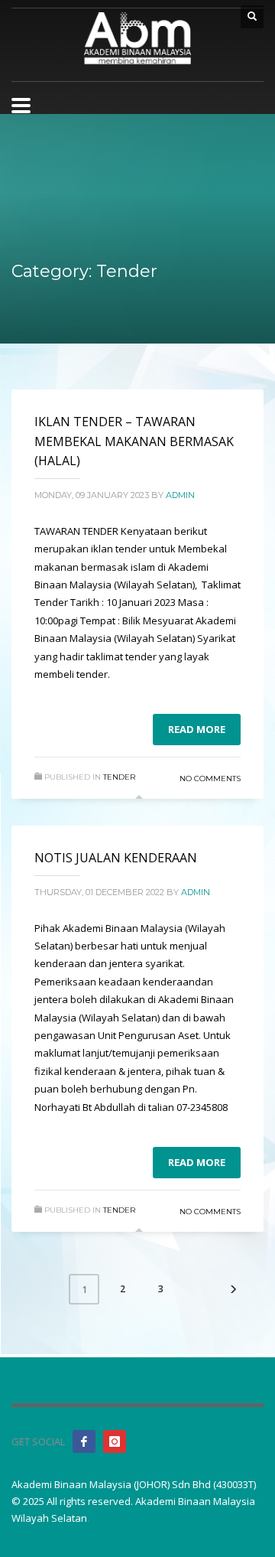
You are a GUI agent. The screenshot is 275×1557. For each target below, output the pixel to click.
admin (180, 495)
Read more (196, 729)
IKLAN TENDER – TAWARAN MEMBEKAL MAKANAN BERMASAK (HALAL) (134, 441)
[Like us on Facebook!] (84, 1441)
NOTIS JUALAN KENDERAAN (115, 857)
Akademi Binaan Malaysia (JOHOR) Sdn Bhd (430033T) (133, 1484)
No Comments (210, 778)
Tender (119, 777)
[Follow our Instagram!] (114, 1441)
